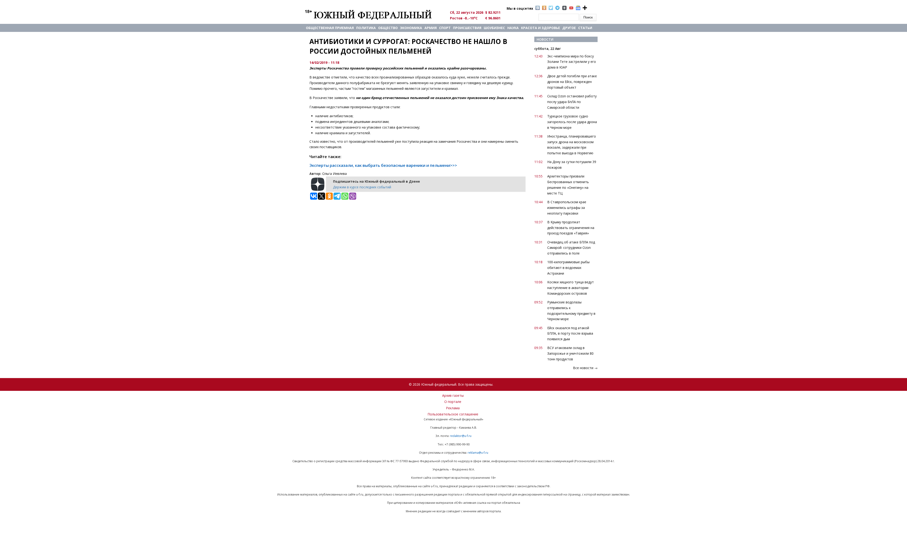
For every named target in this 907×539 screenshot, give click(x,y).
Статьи (585, 28)
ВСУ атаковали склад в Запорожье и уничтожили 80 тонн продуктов (570, 353)
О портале (452, 401)
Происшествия (467, 28)
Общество (388, 28)
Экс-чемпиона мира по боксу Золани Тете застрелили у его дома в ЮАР (571, 62)
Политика (366, 28)
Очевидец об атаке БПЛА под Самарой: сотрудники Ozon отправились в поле (571, 248)
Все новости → (585, 368)
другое (569, 28)
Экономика (411, 28)
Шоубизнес (494, 28)
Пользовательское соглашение (453, 414)
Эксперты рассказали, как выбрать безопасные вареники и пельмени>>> (383, 165)
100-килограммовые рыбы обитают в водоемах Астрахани (568, 268)
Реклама (453, 408)
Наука (513, 28)
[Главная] (374, 14)
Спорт (445, 28)
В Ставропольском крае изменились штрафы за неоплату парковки (566, 208)
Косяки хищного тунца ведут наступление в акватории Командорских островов (570, 288)
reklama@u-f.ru (478, 453)
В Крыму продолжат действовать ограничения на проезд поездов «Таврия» (570, 228)
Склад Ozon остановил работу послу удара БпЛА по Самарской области (572, 102)
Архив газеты (453, 395)
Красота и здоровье (540, 28)
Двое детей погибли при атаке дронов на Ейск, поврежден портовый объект (572, 82)
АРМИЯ (430, 28)
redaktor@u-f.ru (460, 436)
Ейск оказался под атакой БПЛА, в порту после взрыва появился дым (570, 333)
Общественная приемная (330, 28)
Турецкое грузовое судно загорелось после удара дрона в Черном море (572, 122)
